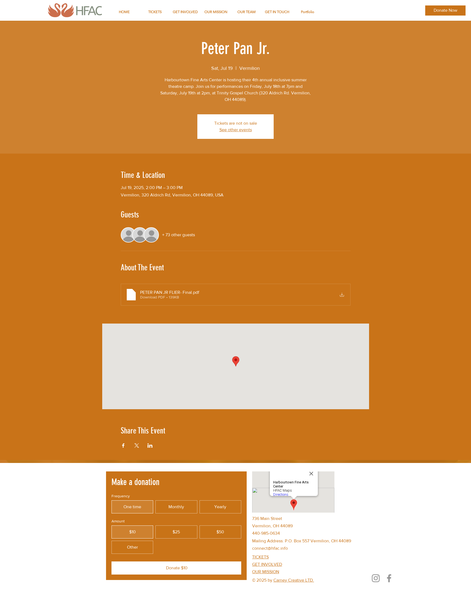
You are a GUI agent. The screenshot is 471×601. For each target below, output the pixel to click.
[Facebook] (389, 578)
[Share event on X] (136, 445)
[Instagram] (375, 578)
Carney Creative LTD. (293, 580)
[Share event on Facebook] (123, 445)
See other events (235, 129)
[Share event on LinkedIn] (150, 445)
